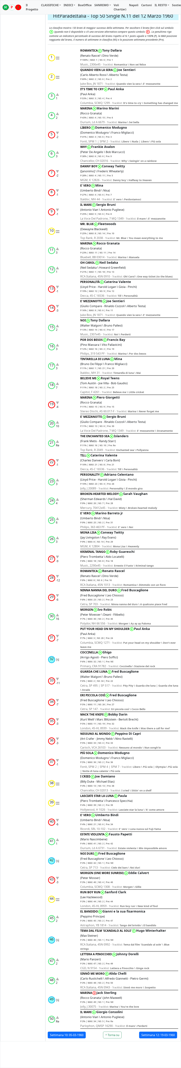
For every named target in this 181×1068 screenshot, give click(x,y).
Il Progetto (32, 7)
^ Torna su (112, 1035)
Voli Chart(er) (120, 7)
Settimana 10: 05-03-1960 (66, 1035)
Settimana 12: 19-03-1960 (158, 1035)
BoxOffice (85, 5)
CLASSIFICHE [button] (50, 5)
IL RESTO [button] (161, 5)
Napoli (133, 5)
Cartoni (146, 5)
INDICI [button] (68, 5)
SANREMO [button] (101, 5)
